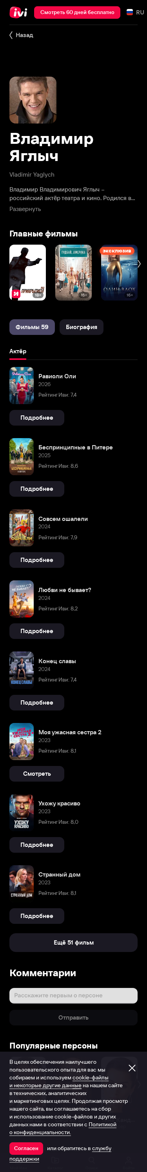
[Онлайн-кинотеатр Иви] (20, 12)
